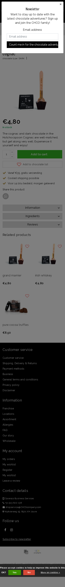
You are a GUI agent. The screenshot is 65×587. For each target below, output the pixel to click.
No (29, 572)
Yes (14, 572)
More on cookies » (50, 572)
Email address (32, 29)
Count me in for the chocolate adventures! (33, 44)
